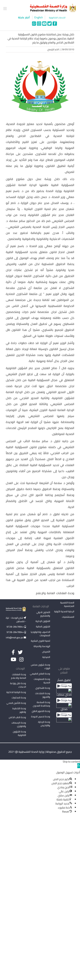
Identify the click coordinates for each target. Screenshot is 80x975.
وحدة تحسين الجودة (40, 716)
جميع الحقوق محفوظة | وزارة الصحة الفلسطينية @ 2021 (40, 751)
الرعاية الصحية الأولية (64, 611)
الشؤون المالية (43, 626)
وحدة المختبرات (19, 697)
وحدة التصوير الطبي (41, 711)
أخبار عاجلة (24, 17)
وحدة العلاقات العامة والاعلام (18, 676)
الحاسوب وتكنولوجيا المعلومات (40, 634)
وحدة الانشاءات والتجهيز (42, 695)
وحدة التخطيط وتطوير (19, 710)
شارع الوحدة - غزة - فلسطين (16, 619)
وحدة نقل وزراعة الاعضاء (18, 685)
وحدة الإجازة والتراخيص (44, 724)
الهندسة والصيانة (42, 646)
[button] (78, 765)
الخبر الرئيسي (53, 49)
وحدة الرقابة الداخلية (16, 692)
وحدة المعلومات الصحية (42, 681)
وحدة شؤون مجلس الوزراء (40, 666)
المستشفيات (68, 617)
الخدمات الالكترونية (57, 18)
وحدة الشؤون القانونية (19, 733)
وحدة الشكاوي (42, 688)
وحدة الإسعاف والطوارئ (18, 724)
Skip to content (71, 761)
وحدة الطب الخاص (17, 717)
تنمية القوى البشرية (40, 641)
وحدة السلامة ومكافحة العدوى (41, 704)
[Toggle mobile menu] (5, 9)
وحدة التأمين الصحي (16, 703)
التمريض (46, 651)
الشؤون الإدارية (43, 621)
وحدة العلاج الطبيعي (40, 673)
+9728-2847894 (15, 626)
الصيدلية (46, 657)
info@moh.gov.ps (15, 637)
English (38, 17)
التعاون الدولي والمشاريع (43, 614)
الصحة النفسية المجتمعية (67, 604)
